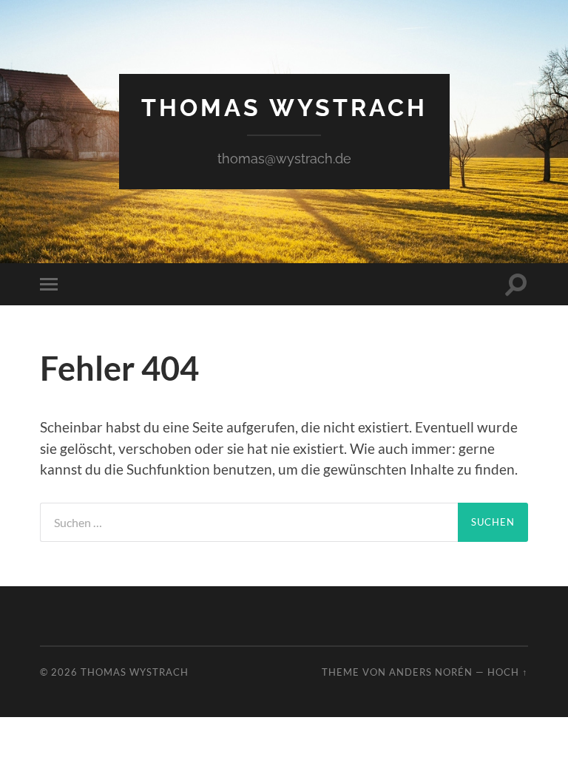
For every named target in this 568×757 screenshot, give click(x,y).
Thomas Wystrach (284, 107)
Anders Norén (431, 672)
